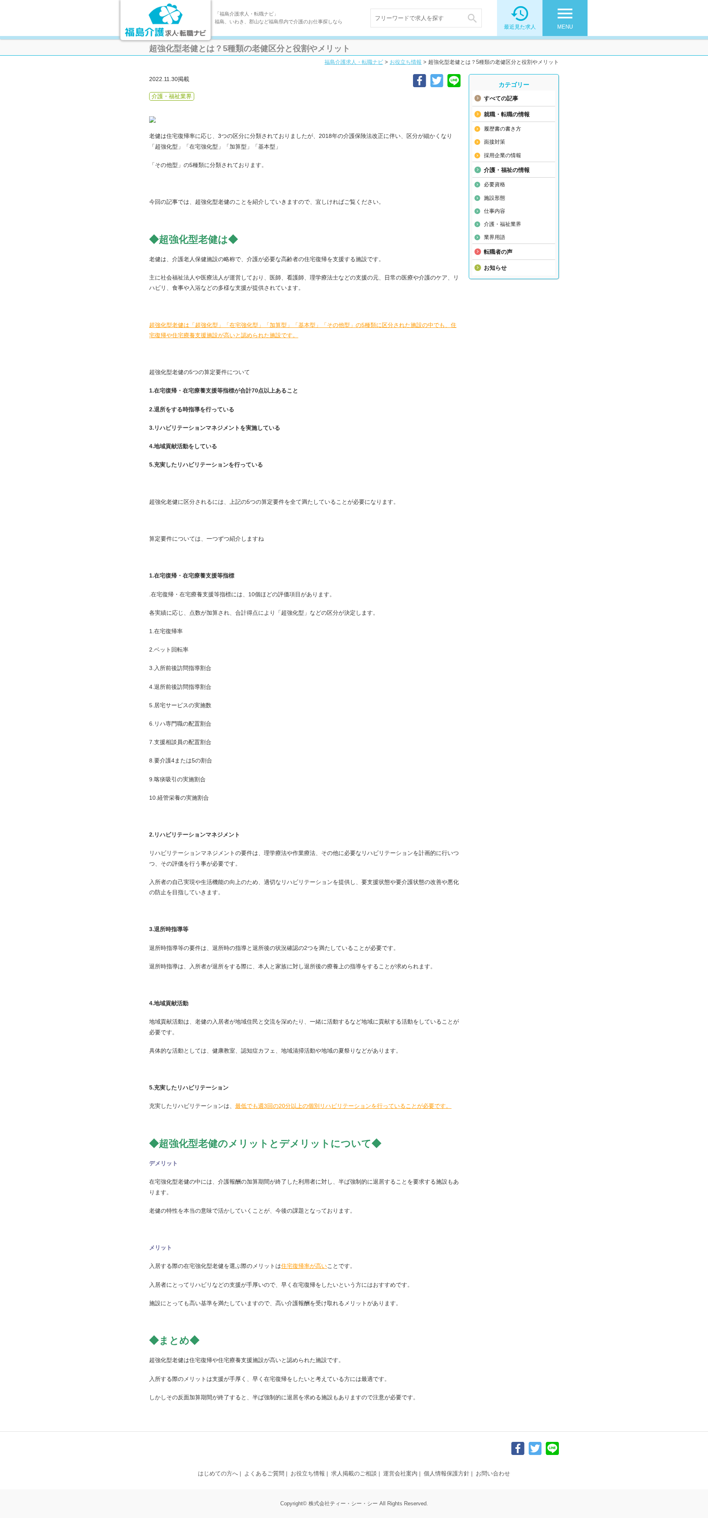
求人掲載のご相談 (354, 1473)
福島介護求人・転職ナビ (353, 62)
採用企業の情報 (502, 155)
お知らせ (495, 267)
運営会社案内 (400, 1473)
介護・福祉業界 (502, 224)
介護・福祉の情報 (507, 170)
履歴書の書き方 (502, 129)
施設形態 (494, 198)
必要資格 (494, 184)
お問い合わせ (493, 1473)
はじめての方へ (218, 1473)
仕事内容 (494, 211)
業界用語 (494, 237)
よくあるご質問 (264, 1473)
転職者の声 (498, 251)
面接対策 (494, 142)
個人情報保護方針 (447, 1473)
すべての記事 (501, 98)
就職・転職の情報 (507, 114)
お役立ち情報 (406, 62)
